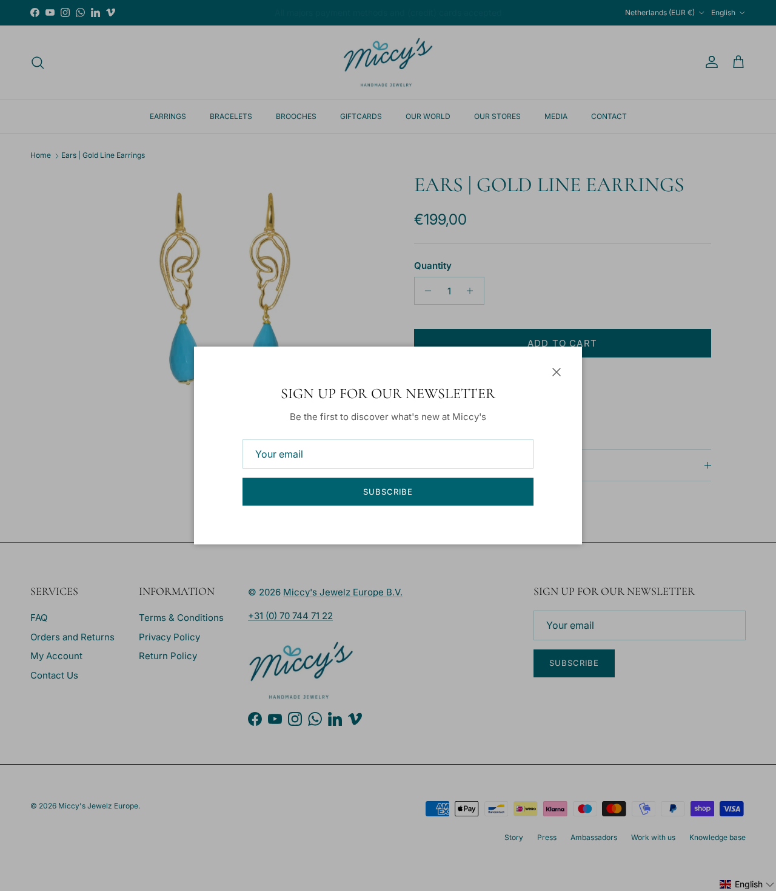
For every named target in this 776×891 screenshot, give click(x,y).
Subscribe (388, 491)
